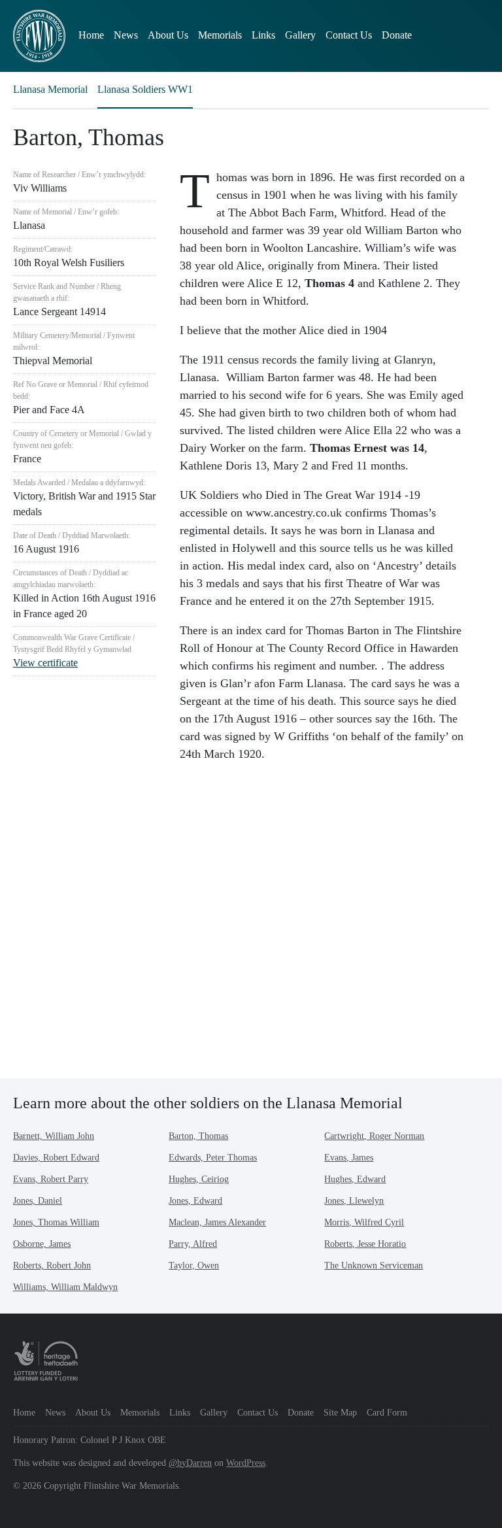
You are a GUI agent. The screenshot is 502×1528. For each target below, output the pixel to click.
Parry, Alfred (193, 1244)
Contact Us (349, 35)
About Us (168, 35)
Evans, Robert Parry (50, 1179)
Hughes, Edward (355, 1179)
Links (263, 35)
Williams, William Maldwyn (65, 1287)
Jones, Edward (195, 1201)
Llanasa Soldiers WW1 (145, 89)
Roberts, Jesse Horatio (365, 1244)
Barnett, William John (53, 1136)
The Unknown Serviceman (373, 1265)
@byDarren (190, 1463)
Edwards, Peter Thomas (213, 1158)
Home (91, 35)
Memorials (220, 35)
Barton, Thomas (198, 1136)
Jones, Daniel (37, 1201)
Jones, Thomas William (56, 1222)
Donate (397, 35)
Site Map (340, 1413)
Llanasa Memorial (50, 89)
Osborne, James (42, 1244)
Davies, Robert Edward (56, 1158)
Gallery (300, 35)
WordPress (245, 1463)
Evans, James (348, 1158)
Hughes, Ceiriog (199, 1179)
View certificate (45, 662)
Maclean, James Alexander (217, 1222)
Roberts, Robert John (52, 1265)
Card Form (387, 1413)
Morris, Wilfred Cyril (364, 1222)
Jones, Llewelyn (354, 1201)
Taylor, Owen (194, 1265)
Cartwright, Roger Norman (374, 1136)
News (126, 35)
